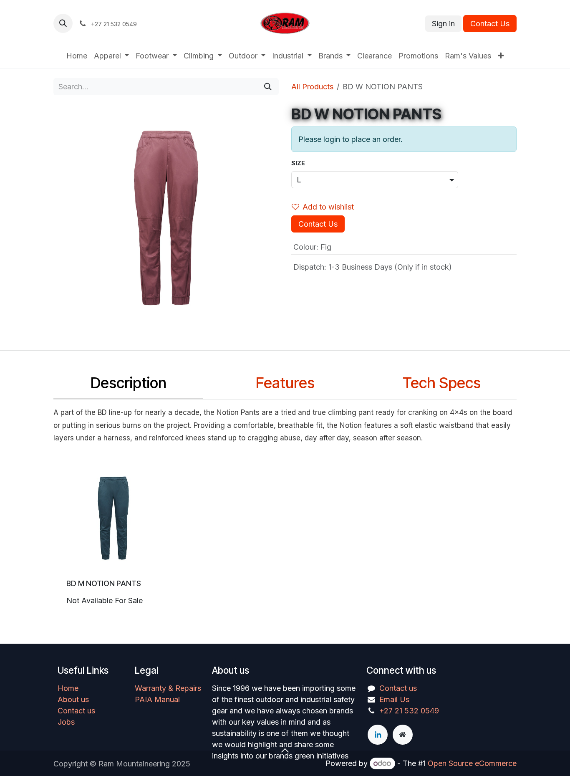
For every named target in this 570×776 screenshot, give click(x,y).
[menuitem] (77, 56)
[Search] (268, 86)
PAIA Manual (157, 699)
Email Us (394, 699)
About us (73, 699)
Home (68, 688)
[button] (63, 23)
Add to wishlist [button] (328, 206)
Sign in (443, 23)
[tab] (128, 385)
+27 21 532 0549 (409, 710)
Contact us (76, 710)
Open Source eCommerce (472, 763)
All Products (312, 86)
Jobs (66, 722)
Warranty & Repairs (168, 688)
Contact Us (489, 23)
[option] (285, 539)
